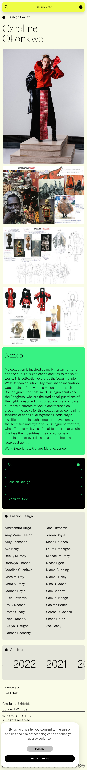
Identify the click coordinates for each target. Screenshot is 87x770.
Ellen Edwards (16, 598)
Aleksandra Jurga (18, 528)
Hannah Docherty (18, 633)
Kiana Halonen (57, 542)
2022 (14, 664)
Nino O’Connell (57, 584)
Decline (40, 749)
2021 (46, 664)
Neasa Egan (55, 563)
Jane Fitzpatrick (57, 528)
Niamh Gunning (57, 570)
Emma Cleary (15, 612)
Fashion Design (19, 17)
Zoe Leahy (53, 626)
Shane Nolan (55, 619)
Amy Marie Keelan (18, 535)
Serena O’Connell (59, 612)
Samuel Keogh (57, 598)
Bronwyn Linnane (17, 563)
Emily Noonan (15, 605)
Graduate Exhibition (17, 704)
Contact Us (10, 688)
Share (28, 463)
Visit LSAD (10, 693)
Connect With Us (14, 709)
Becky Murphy (15, 556)
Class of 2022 (17, 499)
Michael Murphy (58, 556)
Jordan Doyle (55, 535)
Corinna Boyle (15, 591)
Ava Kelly (12, 549)
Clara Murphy (15, 584)
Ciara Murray (14, 577)
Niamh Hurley (56, 577)
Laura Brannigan (58, 549)
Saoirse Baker (56, 605)
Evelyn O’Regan (17, 626)
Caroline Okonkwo (18, 570)
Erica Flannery (15, 619)
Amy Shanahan (16, 542)
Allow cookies (40, 758)
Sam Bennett (55, 591)
